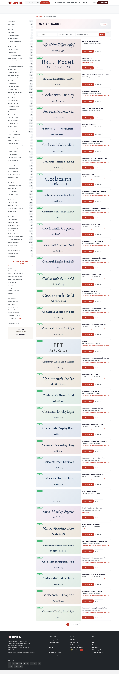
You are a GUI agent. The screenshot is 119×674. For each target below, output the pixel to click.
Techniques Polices (14, 225)
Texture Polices (13, 228)
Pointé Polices (12, 95)
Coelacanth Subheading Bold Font (94, 191)
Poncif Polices (12, 219)
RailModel (91, 62)
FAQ (93, 642)
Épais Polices (12, 231)
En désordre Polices (14, 157)
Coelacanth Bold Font (89, 291)
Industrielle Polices (14, 149)
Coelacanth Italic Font (90, 375)
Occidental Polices (14, 250)
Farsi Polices (12, 109)
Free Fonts (39, 16)
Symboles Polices (13, 89)
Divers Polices (12, 163)
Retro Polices (12, 197)
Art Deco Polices (13, 38)
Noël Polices (12, 69)
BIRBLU (10, 268)
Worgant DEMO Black (15, 276)
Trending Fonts (13, 307)
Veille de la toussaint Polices (17, 129)
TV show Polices (13, 234)
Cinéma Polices (13, 168)
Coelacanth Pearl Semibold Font (93, 458)
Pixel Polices (12, 183)
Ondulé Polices (12, 245)
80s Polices (11, 30)
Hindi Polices (12, 137)
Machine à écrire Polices (15, 236)
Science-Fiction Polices (15, 208)
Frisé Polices (12, 83)
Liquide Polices (12, 154)
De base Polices (13, 49)
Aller (101, 34)
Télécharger (88, 51)
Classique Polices (13, 72)
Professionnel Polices (14, 185)
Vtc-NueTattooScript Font (91, 41)
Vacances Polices (13, 140)
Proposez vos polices (55, 655)
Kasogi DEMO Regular (15, 279)
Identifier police (75, 640)
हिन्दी (21, 666)
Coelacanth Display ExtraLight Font (94, 608)
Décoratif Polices (13, 86)
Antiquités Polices (14, 35)
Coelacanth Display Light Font (92, 408)
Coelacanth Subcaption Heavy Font (94, 558)
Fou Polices (11, 81)
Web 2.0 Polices (13, 248)
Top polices (11, 304)
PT (31, 663)
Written (10, 293)
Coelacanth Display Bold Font (92, 424)
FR (24, 663)
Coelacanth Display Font (90, 91)
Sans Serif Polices (13, 205)
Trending (85, 2)
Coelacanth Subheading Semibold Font (96, 208)
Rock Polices (12, 200)
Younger (10, 288)
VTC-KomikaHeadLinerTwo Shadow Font (96, 75)
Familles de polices (55, 652)
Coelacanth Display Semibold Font (94, 258)
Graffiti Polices (12, 126)
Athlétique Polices (14, 47)
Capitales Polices (13, 61)
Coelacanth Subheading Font (92, 141)
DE (13, 663)
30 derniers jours (97, 652)
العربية (10, 666)
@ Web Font (98, 51)
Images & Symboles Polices (16, 146)
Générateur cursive (14, 315)
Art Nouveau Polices (14, 41)
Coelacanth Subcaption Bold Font (94, 308)
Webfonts (52, 650)
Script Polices (12, 211)
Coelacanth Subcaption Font (92, 591)
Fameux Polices (13, 103)
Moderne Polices (13, 166)
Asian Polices (12, 44)
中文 (35, 663)
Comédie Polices (13, 75)
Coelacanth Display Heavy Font (93, 474)
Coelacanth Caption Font (91, 225)
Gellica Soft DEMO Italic (15, 273)
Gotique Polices (13, 123)
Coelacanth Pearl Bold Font (92, 391)
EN (9, 663)
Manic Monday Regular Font (92, 508)
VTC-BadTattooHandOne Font (92, 108)
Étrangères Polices (14, 112)
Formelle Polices (13, 115)
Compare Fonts (13, 310)
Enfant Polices (12, 151)
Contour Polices (13, 180)
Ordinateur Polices (14, 78)
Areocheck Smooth (14, 271)
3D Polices (11, 21)
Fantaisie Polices (13, 106)
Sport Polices (12, 217)
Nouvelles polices (59, 2)
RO (21, 663)
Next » (77, 625)
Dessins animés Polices (15, 66)
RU (39, 663)
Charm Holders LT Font (90, 491)
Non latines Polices (14, 174)
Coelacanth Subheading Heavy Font (95, 441)
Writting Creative (13, 290)
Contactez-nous (97, 640)
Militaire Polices (13, 160)
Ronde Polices (12, 202)
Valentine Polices (13, 242)
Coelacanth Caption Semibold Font (94, 158)
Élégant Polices (13, 222)
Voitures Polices (13, 64)
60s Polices (11, 27)
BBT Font (85, 341)
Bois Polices (11, 256)
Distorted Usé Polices (15, 92)
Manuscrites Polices (14, 132)
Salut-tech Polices (14, 134)
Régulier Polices (13, 194)
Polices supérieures (73, 2)
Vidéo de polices (97, 650)
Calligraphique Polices (15, 58)
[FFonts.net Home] (15, 2)
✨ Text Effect (14, 318)
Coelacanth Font (88, 175)
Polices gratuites (54, 640)
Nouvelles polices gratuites (20, 263)
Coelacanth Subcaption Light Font (94, 325)
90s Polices (11, 32)
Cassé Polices (12, 52)
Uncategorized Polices (15, 239)
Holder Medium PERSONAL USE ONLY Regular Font (100, 541)
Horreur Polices (13, 143)
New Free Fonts (13, 301)
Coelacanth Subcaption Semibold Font (95, 358)
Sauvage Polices (13, 253)
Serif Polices (12, 214)
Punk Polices (12, 188)
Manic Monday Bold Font (90, 524)
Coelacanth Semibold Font (91, 275)
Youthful (10, 285)
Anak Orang (12, 282)
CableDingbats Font (89, 125)
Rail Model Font (87, 58)
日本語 (16, 666)
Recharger (98, 134)
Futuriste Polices (13, 120)
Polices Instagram (13, 312)
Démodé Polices (13, 177)
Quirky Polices (12, 191)
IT (27, 663)
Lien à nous (95, 647)
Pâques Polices (13, 100)
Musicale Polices (13, 171)
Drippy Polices (12, 98)
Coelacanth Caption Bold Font (92, 241)
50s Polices (11, 24)
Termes (94, 645)
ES (17, 663)
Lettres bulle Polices (14, 55)
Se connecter (103, 2)
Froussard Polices (13, 117)
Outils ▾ (93, 3)
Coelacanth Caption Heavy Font (93, 574)
